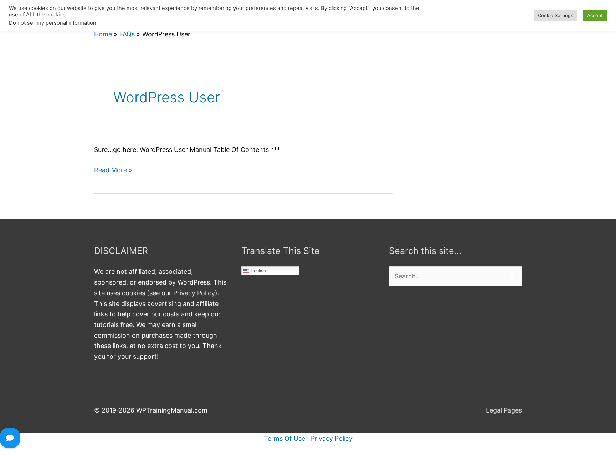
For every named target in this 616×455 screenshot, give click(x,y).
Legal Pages (504, 410)
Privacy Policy (194, 293)
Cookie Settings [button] (555, 15)
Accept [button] (595, 15)
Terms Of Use (284, 438)
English (257, 270)
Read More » (113, 170)
